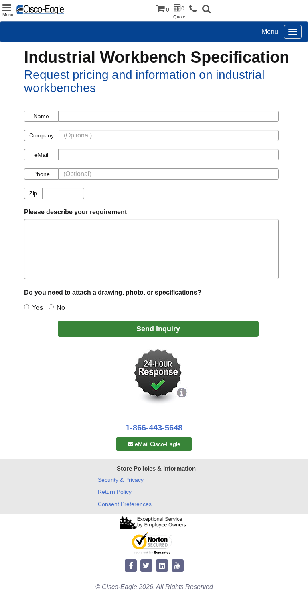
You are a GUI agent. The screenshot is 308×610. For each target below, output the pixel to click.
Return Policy (115, 492)
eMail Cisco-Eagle (156, 444)
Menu (270, 31)
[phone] (195, 9)
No (61, 307)
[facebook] (131, 566)
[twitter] (146, 566)
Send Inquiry (158, 329)
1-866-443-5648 (154, 427)
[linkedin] (162, 566)
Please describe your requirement (75, 212)
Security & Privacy (121, 480)
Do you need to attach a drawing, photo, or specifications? (112, 292)
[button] (206, 9)
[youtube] (178, 566)
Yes (37, 307)
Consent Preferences (125, 504)
